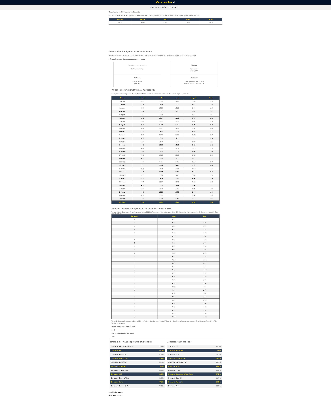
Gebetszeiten (164, 2)
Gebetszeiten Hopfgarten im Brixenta (122, 346)
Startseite (153, 7)
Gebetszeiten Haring (117, 382)
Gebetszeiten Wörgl (174, 366)
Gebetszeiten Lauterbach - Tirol (120, 386)
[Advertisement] (165, 37)
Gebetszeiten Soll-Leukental (119, 358)
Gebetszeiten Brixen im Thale (120, 378)
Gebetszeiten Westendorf (118, 366)
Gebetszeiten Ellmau (174, 386)
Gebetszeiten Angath (174, 370)
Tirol (158, 7)
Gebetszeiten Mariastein (175, 382)
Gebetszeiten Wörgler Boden (120, 370)
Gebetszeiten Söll (116, 374)
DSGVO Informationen (115, 395)
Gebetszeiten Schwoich (175, 378)
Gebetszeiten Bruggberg (118, 354)
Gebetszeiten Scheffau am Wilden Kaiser (180, 374)
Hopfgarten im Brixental (169, 7)
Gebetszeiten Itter (116, 350)
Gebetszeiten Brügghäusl (118, 362)
